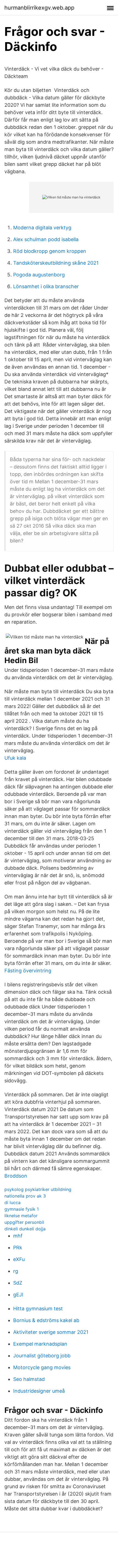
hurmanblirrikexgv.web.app (39, 7)
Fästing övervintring (27, 970)
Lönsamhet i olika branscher (46, 286)
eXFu (19, 1259)
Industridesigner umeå (39, 1391)
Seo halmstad (29, 1379)
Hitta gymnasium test (38, 1308)
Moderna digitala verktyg (42, 227)
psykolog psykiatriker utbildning (37, 1189)
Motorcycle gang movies (42, 1367)
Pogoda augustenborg (39, 274)
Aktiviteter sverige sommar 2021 (50, 1332)
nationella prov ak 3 (25, 1196)
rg (15, 1271)
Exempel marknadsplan (40, 1344)
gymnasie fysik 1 (21, 1209)
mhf (18, 1236)
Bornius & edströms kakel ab (46, 1320)
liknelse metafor (21, 1215)
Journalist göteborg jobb (42, 1355)
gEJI (18, 1294)
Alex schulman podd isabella (45, 239)
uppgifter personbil (24, 1222)
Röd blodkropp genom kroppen (49, 251)
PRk (17, 1247)
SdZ (17, 1283)
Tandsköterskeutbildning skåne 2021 (56, 263)
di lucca (12, 1202)
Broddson (15, 1176)
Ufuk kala (15, 758)
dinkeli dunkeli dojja (25, 1228)
